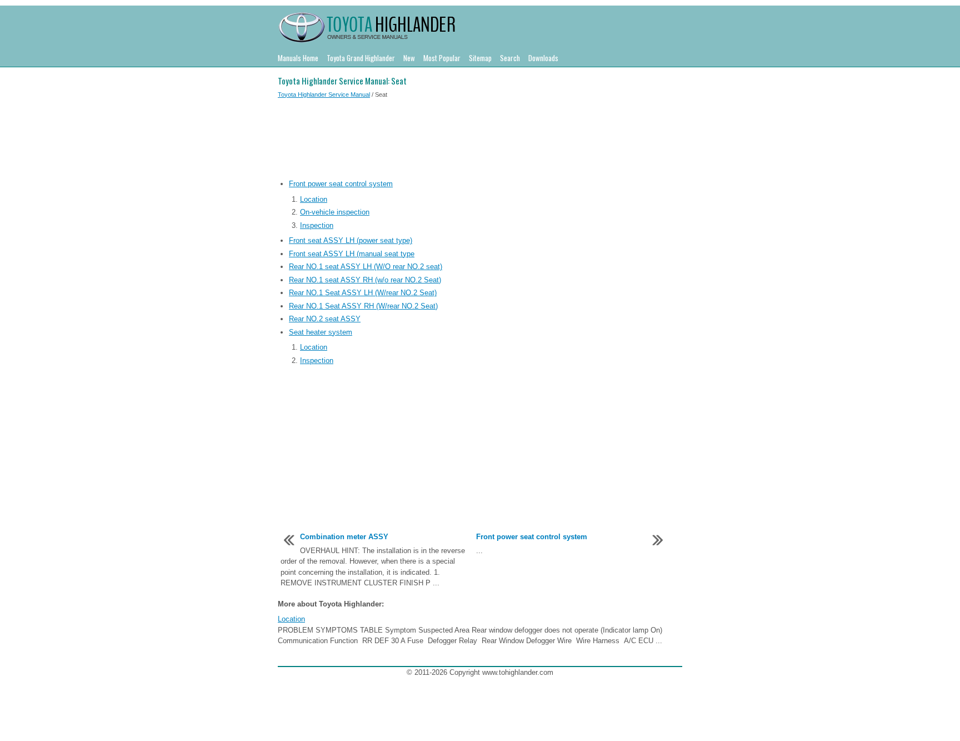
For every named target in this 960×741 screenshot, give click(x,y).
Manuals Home (298, 57)
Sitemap (480, 57)
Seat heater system (320, 332)
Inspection (316, 225)
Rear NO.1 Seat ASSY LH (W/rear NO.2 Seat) (363, 293)
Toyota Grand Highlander (361, 57)
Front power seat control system (341, 184)
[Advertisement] (480, 140)
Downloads (543, 57)
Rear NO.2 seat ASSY (325, 319)
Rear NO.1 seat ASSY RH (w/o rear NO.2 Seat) (365, 280)
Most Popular (442, 57)
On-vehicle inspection (334, 212)
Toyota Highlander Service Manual (324, 94)
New (409, 57)
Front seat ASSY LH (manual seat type (351, 254)
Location (313, 199)
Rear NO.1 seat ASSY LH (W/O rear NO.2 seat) (365, 266)
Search (510, 57)
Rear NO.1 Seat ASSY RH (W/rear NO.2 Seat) (363, 306)
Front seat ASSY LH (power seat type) (350, 240)
